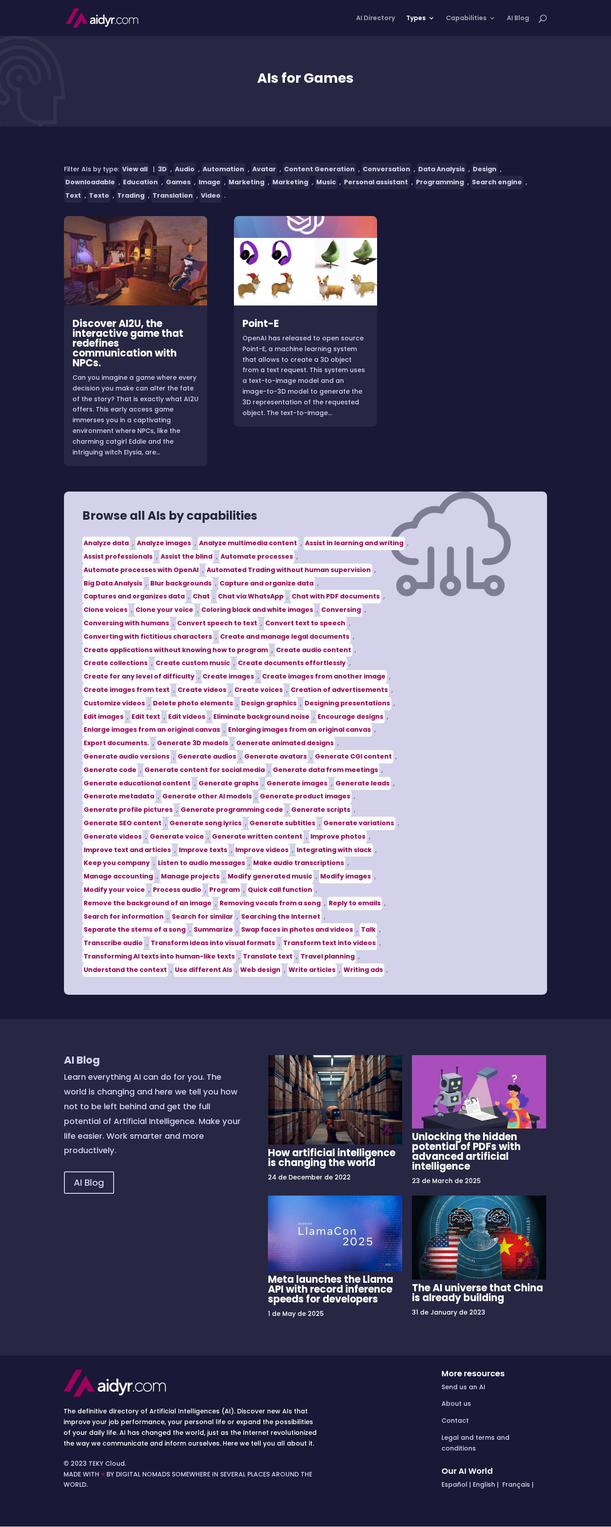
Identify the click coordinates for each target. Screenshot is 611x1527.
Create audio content (313, 649)
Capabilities (466, 18)
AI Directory (375, 18)
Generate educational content (137, 783)
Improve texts (203, 849)
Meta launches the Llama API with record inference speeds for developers (330, 1289)
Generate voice (177, 836)
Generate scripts (320, 809)
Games (178, 182)
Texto (99, 195)
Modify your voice (114, 889)
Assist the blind (186, 556)
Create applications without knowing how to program (176, 649)
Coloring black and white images (257, 609)
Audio (185, 169)
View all (135, 169)
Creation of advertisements (339, 689)
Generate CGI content (353, 756)
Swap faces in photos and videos (297, 929)
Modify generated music (270, 876)
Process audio (177, 889)
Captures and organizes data (134, 596)
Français (515, 1484)
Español (454, 1484)
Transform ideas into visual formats (213, 942)
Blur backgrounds (181, 583)
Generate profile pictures (128, 809)
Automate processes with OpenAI (141, 569)
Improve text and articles (127, 849)
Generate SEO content (122, 823)
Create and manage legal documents (284, 636)
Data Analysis (441, 169)
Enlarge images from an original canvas (152, 729)
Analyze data (106, 543)
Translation (173, 195)
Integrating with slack (334, 849)
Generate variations (358, 823)
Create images (228, 676)
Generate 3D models (192, 742)
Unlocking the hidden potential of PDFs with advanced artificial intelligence (466, 1151)
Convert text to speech (305, 623)
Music (326, 182)
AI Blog (518, 18)
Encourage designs (350, 716)
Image (210, 182)
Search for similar (202, 916)
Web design (260, 969)
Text (73, 195)
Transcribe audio (113, 942)
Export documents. (116, 742)
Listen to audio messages (201, 862)
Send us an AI (463, 1387)
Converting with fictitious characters (148, 636)
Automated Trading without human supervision (289, 569)
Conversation (386, 169)
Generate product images (305, 796)
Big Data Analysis (113, 583)
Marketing (246, 182)
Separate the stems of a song (135, 929)
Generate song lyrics (206, 823)
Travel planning (328, 956)
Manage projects (190, 876)
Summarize (213, 929)
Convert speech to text (217, 623)
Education (140, 182)
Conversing (341, 609)
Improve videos (262, 849)
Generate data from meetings (325, 769)
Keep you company (117, 862)
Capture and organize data (267, 583)
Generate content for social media (204, 769)
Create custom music (193, 662)
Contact (455, 1420)
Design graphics (269, 703)
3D (162, 169)
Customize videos (114, 703)
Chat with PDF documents (336, 596)
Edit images (103, 716)
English (484, 1484)
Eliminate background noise (261, 716)
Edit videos (186, 716)
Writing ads (363, 969)
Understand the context (125, 969)
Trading (130, 195)
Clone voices (105, 609)
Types (416, 18)
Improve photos (337, 836)
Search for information (124, 916)
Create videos (202, 689)
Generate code (110, 769)
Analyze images (164, 543)
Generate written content (257, 836)
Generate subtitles (282, 823)
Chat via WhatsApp (251, 596)
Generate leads (362, 783)
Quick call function (280, 889)
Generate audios (207, 756)
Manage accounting (118, 876)
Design (484, 169)
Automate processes (257, 556)
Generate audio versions (127, 756)
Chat (201, 596)
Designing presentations (347, 703)
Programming (440, 182)
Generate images (297, 783)
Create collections (116, 662)
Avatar (264, 169)
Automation (223, 169)
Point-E (260, 324)
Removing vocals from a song (270, 903)
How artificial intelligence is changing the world (331, 1158)
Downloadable (90, 182)
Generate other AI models (207, 796)
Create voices (258, 689)
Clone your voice (164, 609)
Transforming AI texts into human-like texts (159, 956)
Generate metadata (119, 796)
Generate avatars (275, 756)
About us (456, 1403)
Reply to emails (355, 903)
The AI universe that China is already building (477, 1293)
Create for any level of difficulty (139, 676)
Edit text (146, 716)
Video (211, 195)
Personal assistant (376, 182)
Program (224, 889)
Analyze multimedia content (248, 543)
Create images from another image (324, 676)
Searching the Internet (280, 916)
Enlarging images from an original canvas (299, 729)
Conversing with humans (126, 623)
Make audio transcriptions (298, 862)
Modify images (345, 876)
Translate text (268, 956)
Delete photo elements (193, 703)
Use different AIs (203, 969)
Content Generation (319, 169)
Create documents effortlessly (292, 662)
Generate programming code (232, 809)
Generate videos (113, 836)
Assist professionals (118, 556)
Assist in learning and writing (354, 543)
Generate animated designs (285, 742)
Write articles (312, 969)
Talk (368, 929)
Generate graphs (229, 783)
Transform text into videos (329, 942)
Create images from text (127, 689)
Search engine (497, 182)
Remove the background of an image (148, 903)
